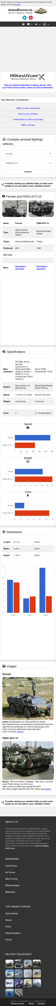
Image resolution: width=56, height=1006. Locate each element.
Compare (28, 172)
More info (17, 4)
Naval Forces (11, 878)
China (8, 926)
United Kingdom (13, 933)
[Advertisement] (28, 51)
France (8, 939)
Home (31, 1003)
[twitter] (24, 18)
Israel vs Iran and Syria (28, 113)
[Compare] (46, 24)
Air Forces (10, 872)
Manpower (10, 891)
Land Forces (11, 865)
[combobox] (28, 153)
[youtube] (30, 18)
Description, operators (21, 267)
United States (11, 913)
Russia (8, 920)
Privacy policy (17, 1003)
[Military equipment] (37, 24)
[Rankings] (29, 24)
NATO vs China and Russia (28, 108)
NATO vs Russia (28, 125)
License (20, 731)
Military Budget (12, 885)
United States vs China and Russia (28, 119)
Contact (41, 1003)
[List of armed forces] (23, 24)
